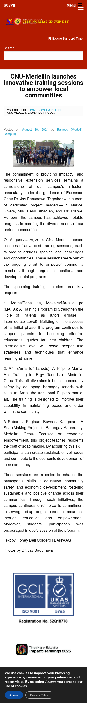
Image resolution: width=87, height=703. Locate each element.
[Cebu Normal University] (43, 20)
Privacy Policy (39, 695)
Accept (14, 695)
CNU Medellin (51, 110)
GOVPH (9, 5)
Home (33, 110)
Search (9, 48)
